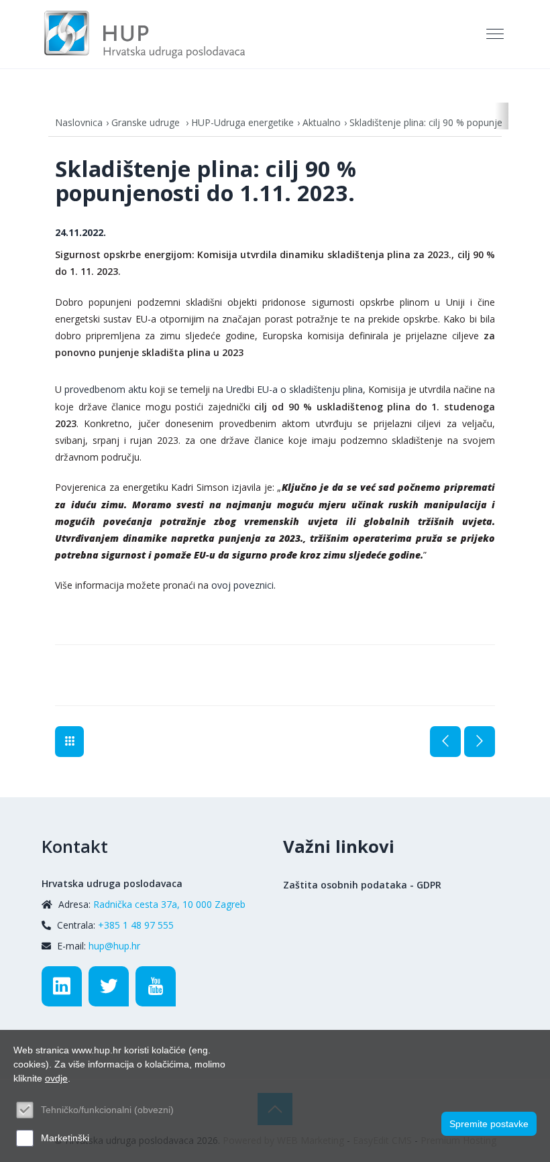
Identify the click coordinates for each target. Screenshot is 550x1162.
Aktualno (321, 122)
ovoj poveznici (242, 585)
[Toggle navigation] (496, 34)
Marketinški (65, 1137)
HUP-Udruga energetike (242, 122)
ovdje (56, 1078)
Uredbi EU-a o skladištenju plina (294, 389)
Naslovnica (79, 122)
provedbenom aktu (105, 389)
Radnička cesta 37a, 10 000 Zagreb (169, 904)
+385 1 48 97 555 (136, 925)
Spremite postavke (489, 1123)
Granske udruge (146, 122)
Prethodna (445, 741)
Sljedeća (479, 741)
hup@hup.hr (114, 945)
